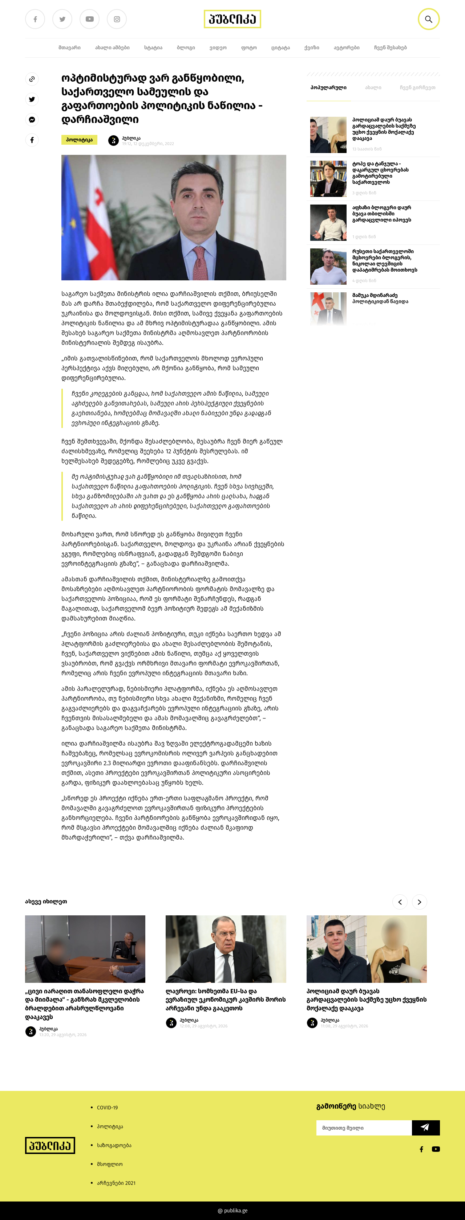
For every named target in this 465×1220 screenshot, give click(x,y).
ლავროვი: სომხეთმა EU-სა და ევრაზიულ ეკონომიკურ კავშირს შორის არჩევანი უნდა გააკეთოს (226, 1000)
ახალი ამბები (112, 48)
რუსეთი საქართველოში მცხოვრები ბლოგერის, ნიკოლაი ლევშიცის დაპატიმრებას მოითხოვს (384, 260)
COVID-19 (107, 1108)
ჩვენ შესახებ (390, 48)
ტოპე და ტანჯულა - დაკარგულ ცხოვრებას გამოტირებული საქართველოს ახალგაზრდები (380, 173)
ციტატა (280, 48)
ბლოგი (186, 48)
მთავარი (69, 48)
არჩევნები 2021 (116, 1183)
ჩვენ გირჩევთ (418, 88)
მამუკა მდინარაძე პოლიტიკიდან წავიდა (380, 298)
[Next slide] (419, 902)
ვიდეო (218, 48)
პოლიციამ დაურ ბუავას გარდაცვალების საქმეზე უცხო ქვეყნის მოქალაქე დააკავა (384, 129)
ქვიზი (311, 48)
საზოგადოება (114, 1145)
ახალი (373, 88)
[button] (429, 19)
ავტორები (347, 48)
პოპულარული (329, 88)
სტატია (153, 48)
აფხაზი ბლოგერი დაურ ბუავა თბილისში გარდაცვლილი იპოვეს (381, 214)
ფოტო (249, 48)
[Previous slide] (400, 902)
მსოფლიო (110, 1164)
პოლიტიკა (79, 140)
